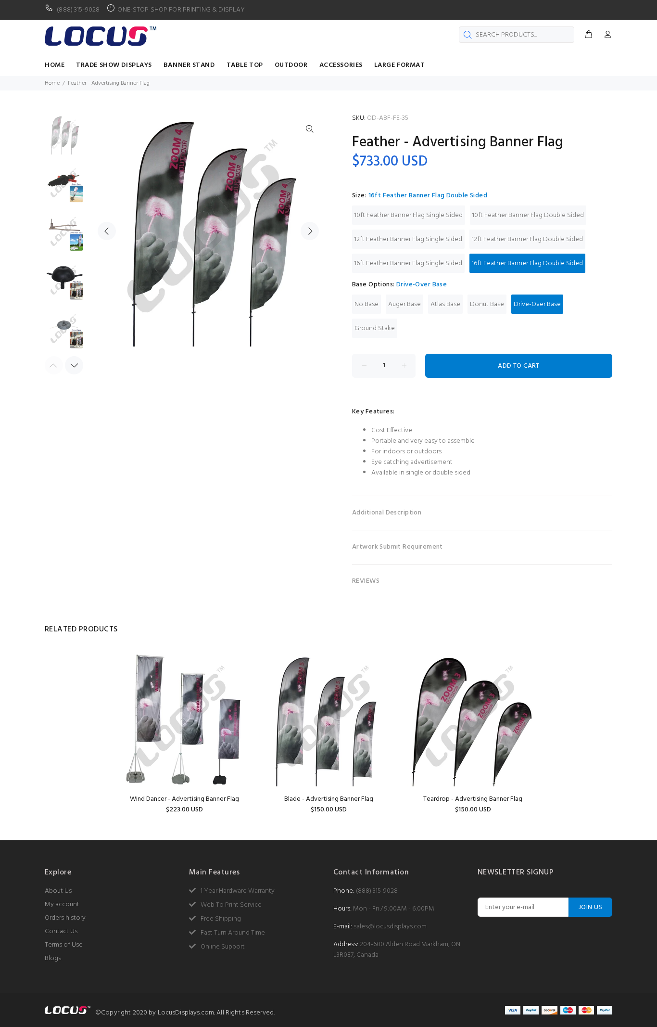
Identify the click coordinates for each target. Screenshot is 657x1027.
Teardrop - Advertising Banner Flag (472, 799)
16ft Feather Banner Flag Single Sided (408, 263)
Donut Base (487, 304)
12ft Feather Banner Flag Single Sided (408, 239)
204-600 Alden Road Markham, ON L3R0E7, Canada (396, 950)
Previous (107, 231)
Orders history (65, 918)
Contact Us (61, 931)
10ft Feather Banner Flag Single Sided (408, 215)
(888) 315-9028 (377, 891)
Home (52, 83)
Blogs (53, 958)
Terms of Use (64, 944)
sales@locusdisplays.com (390, 926)
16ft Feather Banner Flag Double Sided (527, 263)
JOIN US (590, 907)
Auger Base (404, 304)
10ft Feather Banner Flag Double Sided (528, 215)
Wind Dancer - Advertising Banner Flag (184, 799)
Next (310, 231)
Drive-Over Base (537, 304)
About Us (58, 891)
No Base (366, 304)
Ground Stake (374, 328)
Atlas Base (445, 304)
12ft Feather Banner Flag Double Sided (527, 239)
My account (62, 904)
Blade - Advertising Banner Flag (328, 799)
